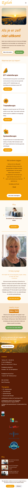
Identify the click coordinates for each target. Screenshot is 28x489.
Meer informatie (7, 52)
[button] (3, 178)
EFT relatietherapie (7, 389)
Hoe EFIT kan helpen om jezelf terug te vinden (13, 467)
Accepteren (10, 486)
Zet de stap (19, 52)
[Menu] (25, 2)
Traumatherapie (6, 391)
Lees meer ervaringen (13, 195)
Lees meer (7, 89)
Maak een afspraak (7, 346)
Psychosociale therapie (8, 395)
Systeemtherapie (7, 393)
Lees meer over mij (13, 298)
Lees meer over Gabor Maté (13, 327)
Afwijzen (19, 486)
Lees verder (14, 226)
